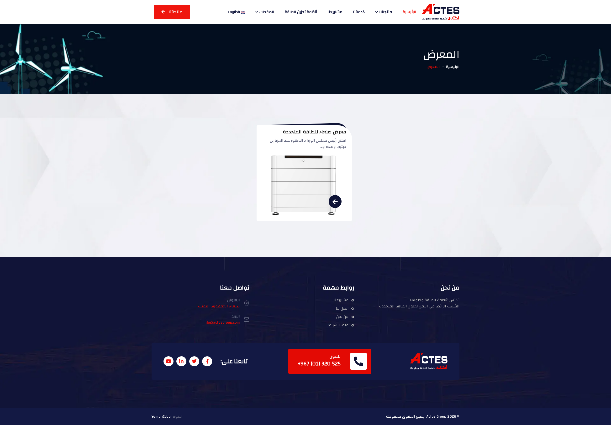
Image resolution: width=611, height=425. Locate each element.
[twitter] (194, 361)
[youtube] (168, 361)
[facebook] (207, 361)
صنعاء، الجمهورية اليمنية (219, 306)
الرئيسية (409, 12)
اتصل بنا (342, 309)
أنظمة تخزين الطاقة (301, 12)
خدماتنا (359, 12)
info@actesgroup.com (222, 322)
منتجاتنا (385, 12)
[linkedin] (181, 361)
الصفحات (266, 12)
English (234, 12)
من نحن (342, 317)
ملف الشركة (338, 325)
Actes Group (436, 416)
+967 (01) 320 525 (319, 363)
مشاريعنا (334, 12)
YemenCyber (162, 416)
